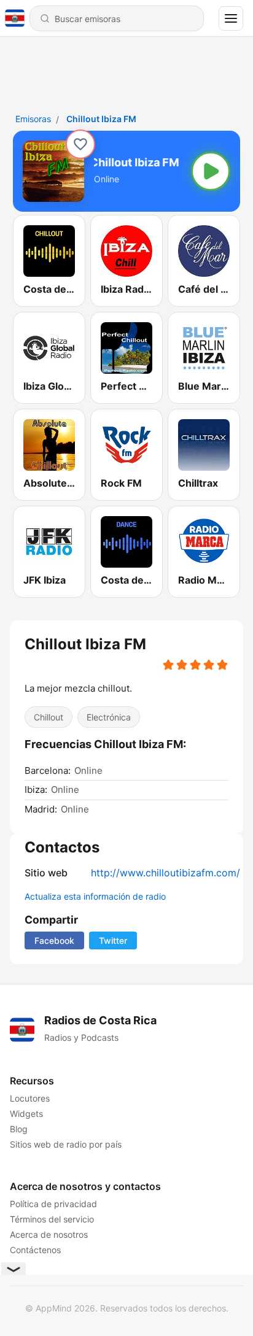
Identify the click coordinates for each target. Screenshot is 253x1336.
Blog (19, 1129)
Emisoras (33, 119)
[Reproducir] (210, 171)
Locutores (30, 1098)
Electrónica (109, 717)
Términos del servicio (52, 1219)
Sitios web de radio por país (66, 1144)
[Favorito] (80, 144)
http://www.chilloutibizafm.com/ (165, 873)
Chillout (48, 717)
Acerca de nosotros (49, 1234)
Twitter (113, 940)
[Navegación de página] (231, 18)
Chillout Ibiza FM (101, 119)
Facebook (54, 940)
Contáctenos (35, 1250)
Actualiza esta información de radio (95, 896)
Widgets (26, 1113)
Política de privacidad (53, 1204)
